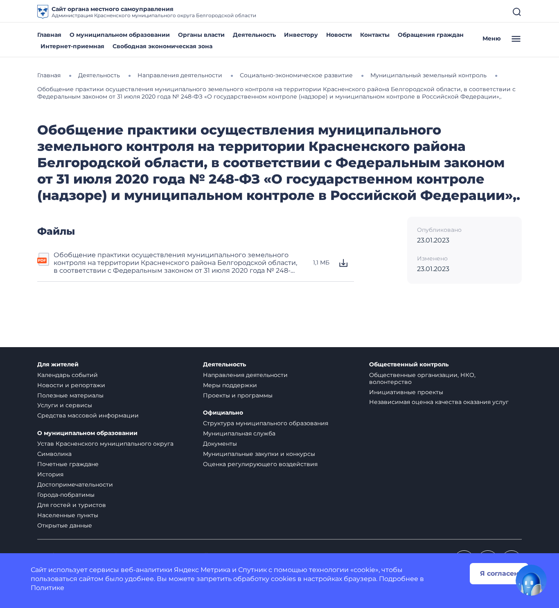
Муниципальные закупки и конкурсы (259, 454)
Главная (49, 34)
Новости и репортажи (71, 385)
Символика (54, 454)
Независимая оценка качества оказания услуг (439, 402)
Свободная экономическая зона (162, 46)
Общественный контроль (409, 364)
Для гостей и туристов (71, 505)
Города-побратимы (66, 494)
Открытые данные (64, 525)
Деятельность (254, 34)
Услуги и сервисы (64, 405)
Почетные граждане (68, 464)
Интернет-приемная (72, 46)
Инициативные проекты (406, 392)
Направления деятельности (245, 375)
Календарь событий (67, 375)
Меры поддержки (230, 385)
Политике (47, 588)
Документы (220, 443)
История (50, 474)
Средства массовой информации (88, 415)
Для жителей (58, 364)
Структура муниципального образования (265, 423)
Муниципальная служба (239, 433)
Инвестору (301, 34)
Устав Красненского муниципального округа (105, 443)
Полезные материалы (70, 395)
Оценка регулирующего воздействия (260, 464)
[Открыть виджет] (531, 580)
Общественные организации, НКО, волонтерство (422, 378)
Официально (223, 412)
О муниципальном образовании (120, 34)
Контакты (375, 34)
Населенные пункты (67, 515)
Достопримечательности (75, 484)
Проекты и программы (238, 395)
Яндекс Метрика (202, 570)
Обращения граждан (431, 34)
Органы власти (201, 34)
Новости (339, 34)
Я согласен (499, 573)
